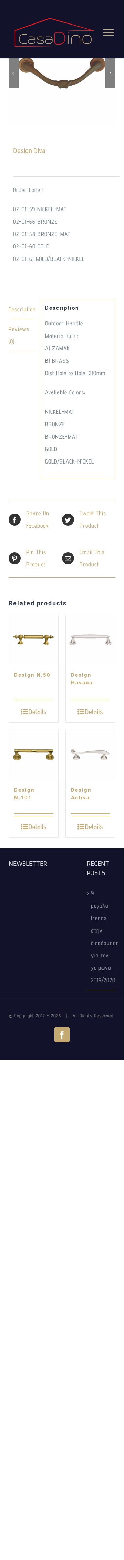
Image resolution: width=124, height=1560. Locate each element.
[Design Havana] (90, 639)
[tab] (23, 309)
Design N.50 (32, 675)
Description (22, 309)
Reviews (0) (19, 335)
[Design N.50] (33, 639)
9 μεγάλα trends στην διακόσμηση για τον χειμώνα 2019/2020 (101, 937)
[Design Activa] (90, 754)
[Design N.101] (33, 754)
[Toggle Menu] (109, 32)
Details (37, 712)
